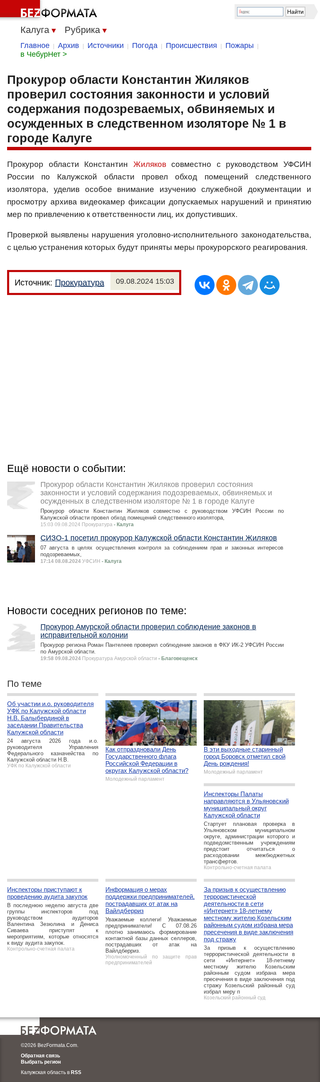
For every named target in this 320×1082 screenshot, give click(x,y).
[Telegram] (248, 285)
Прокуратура (79, 282)
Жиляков (149, 164)
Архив (68, 45)
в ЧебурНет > (43, 54)
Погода (145, 45)
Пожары (239, 45)
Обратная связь (40, 1056)
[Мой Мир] (270, 285)
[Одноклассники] (226, 285)
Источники (106, 45)
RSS (76, 1072)
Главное (35, 45)
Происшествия (191, 45)
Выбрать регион (41, 1062)
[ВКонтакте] (205, 285)
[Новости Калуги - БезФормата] (50, 10)
